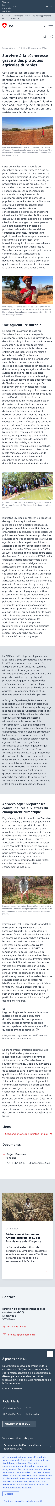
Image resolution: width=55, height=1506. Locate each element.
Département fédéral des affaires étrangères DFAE (22, 1447)
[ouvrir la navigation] (50, 25)
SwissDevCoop (14, 1408)
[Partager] (51, 36)
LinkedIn (34, 1414)
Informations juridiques (20, 1487)
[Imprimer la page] (45, 36)
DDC (11, 25)
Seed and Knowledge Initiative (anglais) (27, 1133)
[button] (50, 1354)
